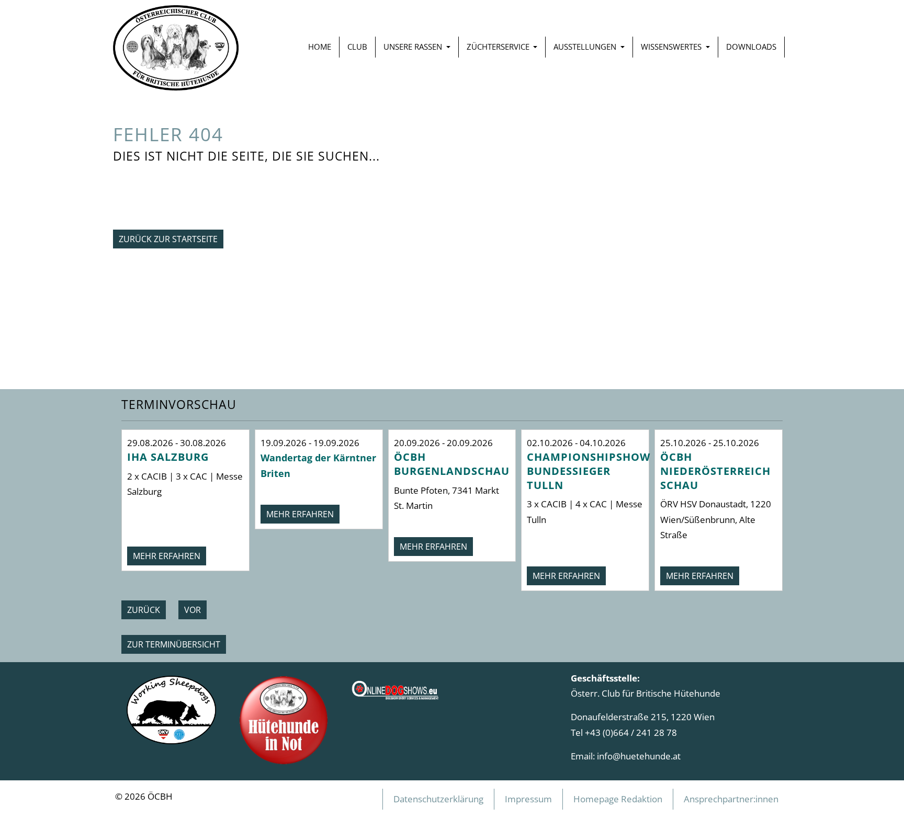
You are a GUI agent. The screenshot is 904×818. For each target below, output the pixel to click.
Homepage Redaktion (617, 798)
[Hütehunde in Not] (284, 719)
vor (192, 610)
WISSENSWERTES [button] (672, 46)
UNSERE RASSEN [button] (413, 46)
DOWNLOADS (751, 46)
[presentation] (143, 609)
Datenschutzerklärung (438, 798)
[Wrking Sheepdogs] (171, 708)
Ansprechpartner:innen (731, 798)
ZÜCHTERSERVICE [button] (499, 46)
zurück (143, 610)
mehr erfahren (166, 556)
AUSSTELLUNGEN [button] (585, 46)
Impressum (528, 798)
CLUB (357, 46)
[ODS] (396, 686)
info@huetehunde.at (639, 755)
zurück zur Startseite (168, 239)
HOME (319, 46)
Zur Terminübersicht (173, 644)
